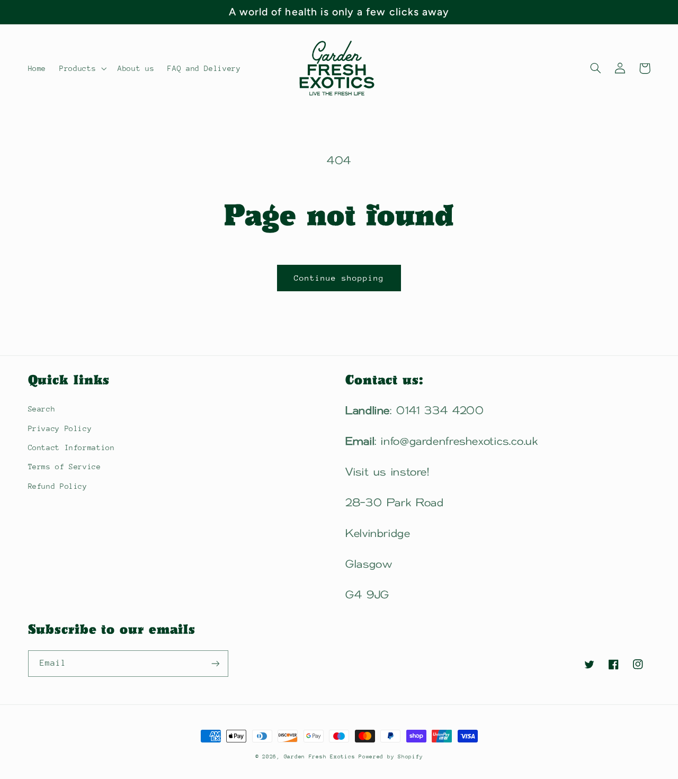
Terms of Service (64, 466)
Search (42, 409)
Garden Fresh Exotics (321, 757)
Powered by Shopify (391, 757)
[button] (82, 68)
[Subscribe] (215, 663)
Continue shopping (339, 277)
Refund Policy (57, 486)
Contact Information (71, 447)
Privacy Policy (60, 428)
